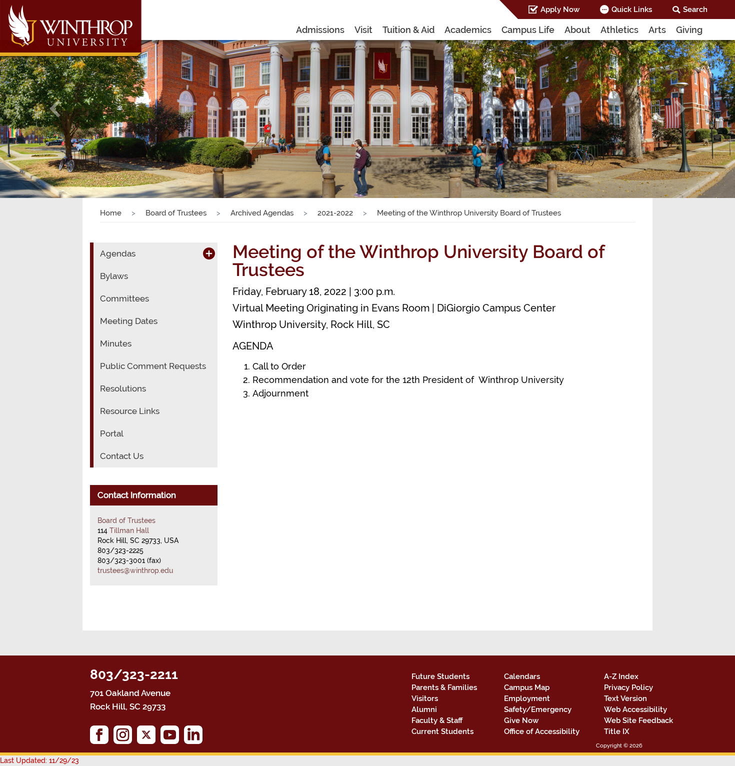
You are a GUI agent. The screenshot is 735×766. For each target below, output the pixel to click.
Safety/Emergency (538, 709)
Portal (112, 433)
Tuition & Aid (408, 29)
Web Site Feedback (638, 720)
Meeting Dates (129, 321)
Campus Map (527, 687)
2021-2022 (335, 213)
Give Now (521, 720)
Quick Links (632, 9)
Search (695, 9)
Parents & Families (444, 687)
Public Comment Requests (153, 366)
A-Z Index (621, 676)
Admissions (320, 29)
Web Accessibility (635, 709)
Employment (527, 698)
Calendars (522, 676)
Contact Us (122, 456)
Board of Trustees (176, 213)
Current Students (443, 731)
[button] (55, 109)
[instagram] (125, 737)
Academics (468, 29)
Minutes (116, 343)
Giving (689, 29)
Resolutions (123, 389)
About (577, 29)
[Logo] (71, 30)
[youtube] (172, 737)
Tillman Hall (129, 530)
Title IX (617, 731)
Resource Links (130, 411)
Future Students (441, 676)
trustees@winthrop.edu (135, 570)
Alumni (424, 709)
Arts (657, 29)
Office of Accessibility (542, 731)
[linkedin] (196, 737)
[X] (148, 737)
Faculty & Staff (437, 720)
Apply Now (560, 9)
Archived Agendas (262, 213)
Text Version (625, 698)
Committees (124, 299)
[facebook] (102, 737)
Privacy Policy (628, 687)
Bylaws (114, 276)
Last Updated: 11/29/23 (39, 760)
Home (111, 213)
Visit (363, 29)
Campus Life (528, 29)
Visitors (425, 698)
